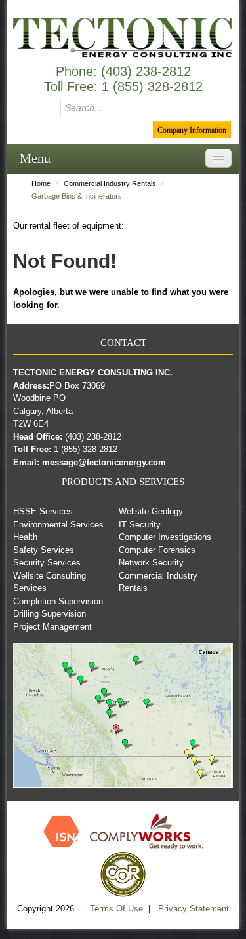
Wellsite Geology (151, 511)
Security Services (47, 562)
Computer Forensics (157, 550)
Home (41, 183)
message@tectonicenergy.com (104, 462)
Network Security (151, 562)
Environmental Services (58, 524)
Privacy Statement (193, 908)
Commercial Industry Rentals (110, 183)
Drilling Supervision (49, 614)
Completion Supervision (58, 601)
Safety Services (43, 550)
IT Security (140, 524)
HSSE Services (43, 511)
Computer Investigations (165, 537)
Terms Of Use (118, 908)
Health (25, 537)
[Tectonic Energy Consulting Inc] (123, 37)
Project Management (52, 627)
